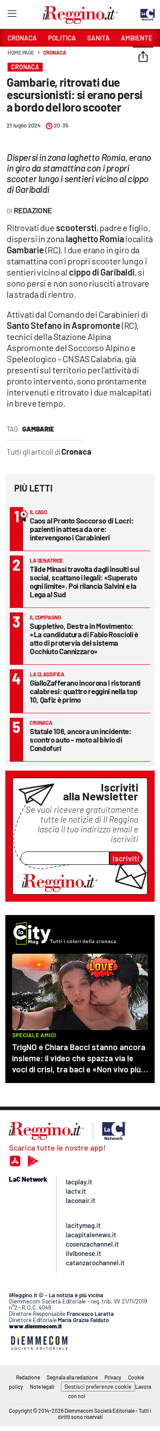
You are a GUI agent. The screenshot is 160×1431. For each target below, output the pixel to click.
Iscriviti (126, 858)
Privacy (112, 1377)
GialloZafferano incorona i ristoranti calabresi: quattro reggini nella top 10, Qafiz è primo (85, 691)
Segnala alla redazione (72, 1377)
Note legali (42, 1386)
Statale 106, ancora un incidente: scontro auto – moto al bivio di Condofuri (80, 739)
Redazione (28, 1377)
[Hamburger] (12, 15)
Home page (21, 52)
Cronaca (54, 52)
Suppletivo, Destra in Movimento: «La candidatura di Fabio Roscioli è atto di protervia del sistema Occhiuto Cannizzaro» (84, 638)
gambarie (38, 429)
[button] (143, 57)
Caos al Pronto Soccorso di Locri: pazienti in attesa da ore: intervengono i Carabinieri (81, 529)
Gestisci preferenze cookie (98, 1386)
